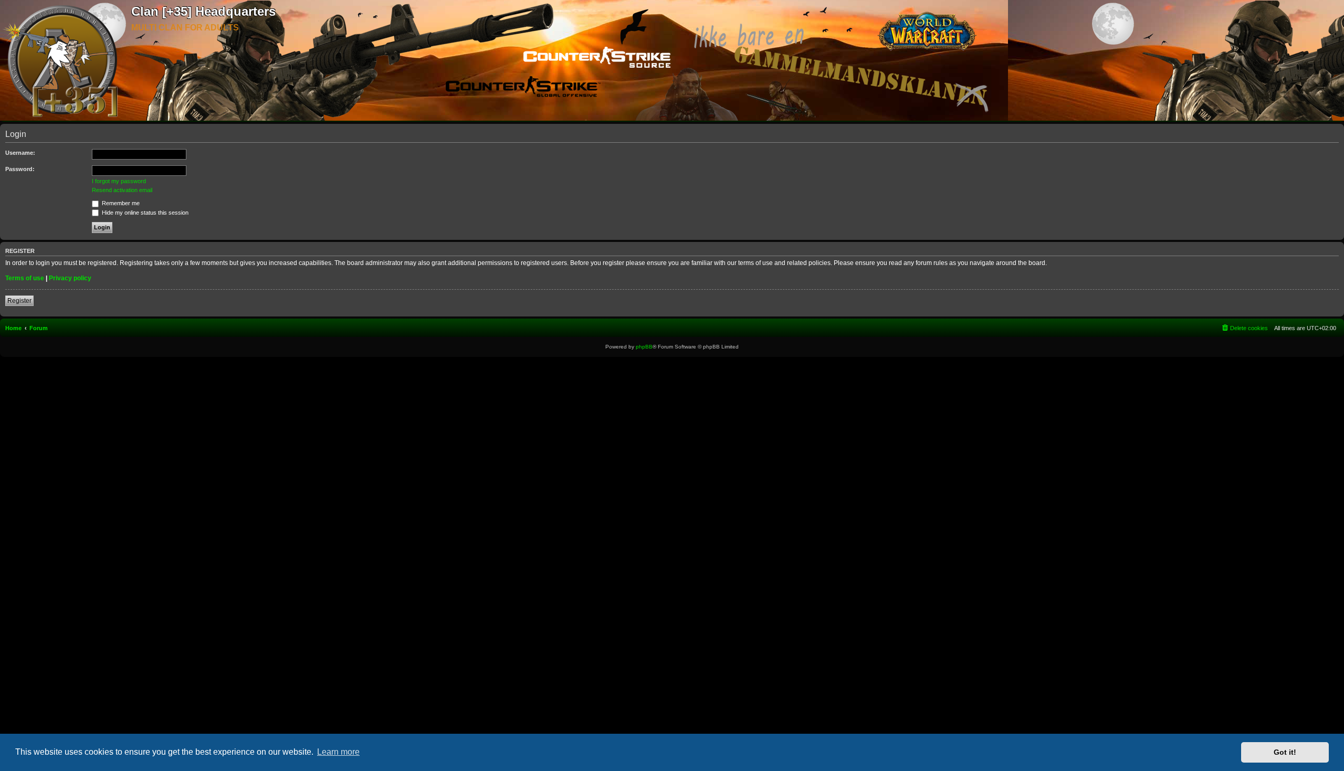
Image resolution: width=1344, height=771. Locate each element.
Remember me (120, 203)
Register (19, 300)
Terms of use (24, 278)
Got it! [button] (1285, 752)
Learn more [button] (338, 751)
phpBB (644, 347)
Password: (20, 169)
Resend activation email (122, 190)
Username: (20, 153)
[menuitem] (1244, 328)
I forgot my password (119, 181)
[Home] (65, 61)
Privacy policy (70, 278)
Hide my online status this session (144, 212)
